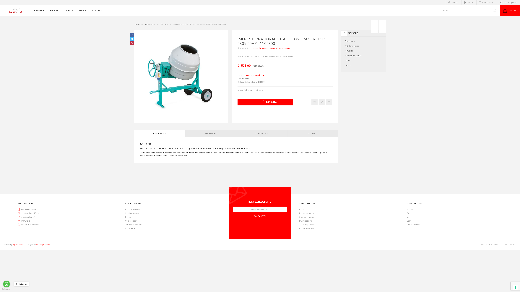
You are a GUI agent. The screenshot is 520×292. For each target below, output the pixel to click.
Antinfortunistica (352, 46)
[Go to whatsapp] (6, 284)
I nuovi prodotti (305, 221)
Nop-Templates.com (43, 245)
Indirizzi (410, 217)
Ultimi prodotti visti (307, 213)
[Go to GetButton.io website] (6, 289)
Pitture (347, 60)
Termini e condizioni (133, 225)
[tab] (159, 133)
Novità (347, 65)
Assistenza (130, 228)
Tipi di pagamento (307, 225)
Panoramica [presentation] (159, 133)
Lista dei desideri (414, 225)
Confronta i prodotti (510, 3)
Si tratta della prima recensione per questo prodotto (271, 48)
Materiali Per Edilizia (353, 56)
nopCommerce (17, 245)
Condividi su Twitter (132, 39)
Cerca (495, 10)
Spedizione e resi (132, 213)
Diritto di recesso (132, 209)
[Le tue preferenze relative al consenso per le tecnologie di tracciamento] (515, 287)
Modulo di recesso (307, 228)
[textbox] (465, 10)
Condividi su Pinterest (132, 43)
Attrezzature (350, 41)
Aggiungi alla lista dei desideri (314, 102)
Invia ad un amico (329, 102)
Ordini (409, 213)
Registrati (455, 3)
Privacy (128, 217)
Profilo (410, 209)
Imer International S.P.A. (255, 75)
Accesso (470, 3)
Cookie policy (131, 221)
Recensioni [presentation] (210, 133)
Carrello (410, 221)
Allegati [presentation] (312, 133)
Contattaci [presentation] (262, 133)
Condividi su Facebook (132, 35)
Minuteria (349, 51)
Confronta (322, 102)
